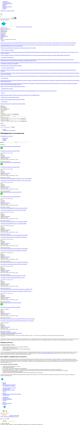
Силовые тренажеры (4, 69)
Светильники (21, 60)
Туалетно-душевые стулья (5, 55)
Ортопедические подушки (5, 81)
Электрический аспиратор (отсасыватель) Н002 (10, 150)
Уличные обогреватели (9, 84)
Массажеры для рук (11, 45)
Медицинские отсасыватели (56, 59)
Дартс (38, 76)
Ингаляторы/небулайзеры (15, 90)
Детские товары (6, 395)
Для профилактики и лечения (9, 389)
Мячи (11, 76)
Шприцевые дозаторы (51, 62)
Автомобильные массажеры (24, 47)
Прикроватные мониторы (30, 62)
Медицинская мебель (4, 65)
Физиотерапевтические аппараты (16, 59)
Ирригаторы (2, 90)
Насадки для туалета (67, 52)
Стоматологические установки (15, 65)
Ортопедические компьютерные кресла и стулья (54, 83)
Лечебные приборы (24, 90)
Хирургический (9, 136)
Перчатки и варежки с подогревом (30, 80)
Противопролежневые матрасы (19, 52)
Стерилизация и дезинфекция (12, 63)
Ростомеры (22, 99)
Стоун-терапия (33, 47)
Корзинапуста (2, 38)
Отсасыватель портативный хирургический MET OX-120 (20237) (13, 237)
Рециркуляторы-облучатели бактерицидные (9, 60)
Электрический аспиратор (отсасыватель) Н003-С (10, 307)
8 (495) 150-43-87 (10, 10)
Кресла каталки (41, 52)
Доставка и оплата (6, 2)
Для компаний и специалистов (9, 385)
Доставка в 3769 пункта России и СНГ (24, 26)
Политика (5, 7)
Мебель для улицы (17, 84)
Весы (19, 99)
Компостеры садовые (21, 86)
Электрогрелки (76, 80)
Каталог (4, 382)
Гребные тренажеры (40, 73)
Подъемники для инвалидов (46, 55)
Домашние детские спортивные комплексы (66, 76)
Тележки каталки (59, 62)
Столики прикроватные (20, 62)
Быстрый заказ (7, 157)
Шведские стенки (53, 76)
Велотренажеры (66, 69)
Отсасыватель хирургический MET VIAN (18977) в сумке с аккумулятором (15, 180)
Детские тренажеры (31, 73)
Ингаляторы (2, 103)
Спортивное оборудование (5, 74)
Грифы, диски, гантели (5, 76)
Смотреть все (3, 125)
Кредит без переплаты (7, 6)
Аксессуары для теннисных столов (48, 69)
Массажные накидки (32, 44)
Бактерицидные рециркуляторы (13, 83)
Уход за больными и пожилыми (9, 384)
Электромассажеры (18, 45)
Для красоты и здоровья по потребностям (52, 80)
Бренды (4, 392)
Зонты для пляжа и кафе (11, 86)
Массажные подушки (41, 44)
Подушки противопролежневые (31, 52)
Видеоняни (23, 103)
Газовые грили (3, 86)
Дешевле (4, 140)
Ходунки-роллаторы (8, 52)
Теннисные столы (37, 69)
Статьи (4, 8)
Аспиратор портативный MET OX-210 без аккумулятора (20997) (13, 210)
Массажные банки (4, 42)
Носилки (34, 60)
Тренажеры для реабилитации (21, 55)
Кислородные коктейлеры (5, 80)
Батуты (10, 69)
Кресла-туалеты (60, 52)
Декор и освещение (68, 83)
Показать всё (16, 114)
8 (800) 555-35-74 (3, 10)
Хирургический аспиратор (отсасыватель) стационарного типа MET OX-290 (15, 291)
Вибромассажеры (11, 42)
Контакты (5, 4)
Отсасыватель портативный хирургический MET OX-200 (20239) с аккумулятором (17, 320)
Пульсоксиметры (8, 99)
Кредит (4, 5)
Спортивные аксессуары (62, 73)
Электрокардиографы (28, 60)
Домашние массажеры (4, 47)
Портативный (3, 136)
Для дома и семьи (6, 388)
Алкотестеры (14, 99)
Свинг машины (3, 44)
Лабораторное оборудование (41, 62)
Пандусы (13, 55)
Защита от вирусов (53, 90)
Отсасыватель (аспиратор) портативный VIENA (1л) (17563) (12, 277)
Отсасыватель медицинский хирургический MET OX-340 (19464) (13, 264)
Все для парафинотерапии (34, 95)
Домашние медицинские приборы (37, 83)
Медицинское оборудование (68, 59)
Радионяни (18, 103)
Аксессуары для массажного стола (21, 44)
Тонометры (2, 99)
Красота (4, 390)
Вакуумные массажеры (71, 42)
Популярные (5, 138)
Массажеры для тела (42, 42)
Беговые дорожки (59, 69)
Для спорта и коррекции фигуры (9, 387)
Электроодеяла (40, 80)
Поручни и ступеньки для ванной (34, 55)
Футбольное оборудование (31, 76)
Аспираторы (13, 103)
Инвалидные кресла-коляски (50, 52)
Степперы (13, 73)
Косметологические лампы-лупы (7, 95)
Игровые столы (31, 69)
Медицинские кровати (5, 59)
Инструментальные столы (68, 62)
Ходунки (2, 52)
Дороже (4, 139)
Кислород (8, 90)
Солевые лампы (3, 83)
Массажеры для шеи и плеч (61, 42)
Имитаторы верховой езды (5, 73)
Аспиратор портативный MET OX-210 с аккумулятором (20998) (13, 223)
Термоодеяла (62, 80)
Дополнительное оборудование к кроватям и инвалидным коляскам (37, 59)
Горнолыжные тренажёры (45, 76)
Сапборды (77, 76)
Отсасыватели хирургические (47, 353)
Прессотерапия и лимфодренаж (52, 44)
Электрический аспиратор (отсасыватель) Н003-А (10, 196)
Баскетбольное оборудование (21, 73)
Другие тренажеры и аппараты (73, 73)
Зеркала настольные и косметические (21, 95)
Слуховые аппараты (56, 55)
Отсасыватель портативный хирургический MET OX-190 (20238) (13, 250)
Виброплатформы (18, 42)
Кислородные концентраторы (17, 80)
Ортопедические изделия (25, 83)
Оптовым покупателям (7, 3)
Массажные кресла (26, 42)
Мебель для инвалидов (65, 55)
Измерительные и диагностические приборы (12, 394)
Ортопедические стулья (44, 90)
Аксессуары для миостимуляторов (19, 76)
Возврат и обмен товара (14, 415)
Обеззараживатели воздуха (33, 90)
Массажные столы (10, 44)
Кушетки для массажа (14, 47)
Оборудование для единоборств (50, 73)
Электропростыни (69, 80)
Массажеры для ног (34, 42)
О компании (5, 1)
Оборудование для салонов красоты (7, 62)
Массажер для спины (51, 42)
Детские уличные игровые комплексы (19, 69)
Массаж (4, 383)
